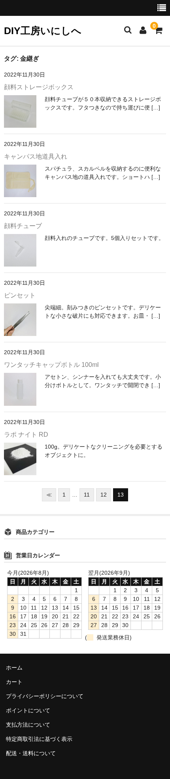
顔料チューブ (23, 226)
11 (87, 494)
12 (103, 494)
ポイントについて (28, 710)
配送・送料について (31, 753)
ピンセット (20, 295)
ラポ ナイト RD (26, 434)
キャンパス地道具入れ (35, 156)
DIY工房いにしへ (42, 30)
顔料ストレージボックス (39, 87)
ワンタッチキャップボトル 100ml (51, 364)
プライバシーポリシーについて (44, 696)
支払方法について (28, 724)
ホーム (14, 667)
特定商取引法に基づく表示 (39, 739)
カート (14, 682)
